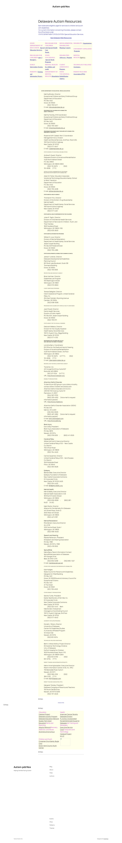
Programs (77, 51)
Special (42, 48)
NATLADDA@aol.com (56, 419)
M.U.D (62, 736)
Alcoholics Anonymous (47, 732)
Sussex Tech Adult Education (45, 722)
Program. (62, 69)
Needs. (47, 52)
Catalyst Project (44, 714)
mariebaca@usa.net (56, 563)
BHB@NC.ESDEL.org (56, 486)
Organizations (87, 43)
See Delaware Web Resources (61, 38)
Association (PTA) (79, 74)
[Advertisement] (79, 797)
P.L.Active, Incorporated (68, 719)
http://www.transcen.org (56, 376)
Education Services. (36, 50)
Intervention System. (36, 67)
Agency (82, 57)
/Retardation (55, 76)
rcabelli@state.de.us (56, 149)
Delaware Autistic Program (48, 716)
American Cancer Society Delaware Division (69, 715)
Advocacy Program (66, 57)
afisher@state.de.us (56, 191)
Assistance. (77, 67)
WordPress (106, 838)
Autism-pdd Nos (61, 6)
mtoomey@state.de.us (57, 128)
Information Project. (36, 76)
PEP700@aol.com (55, 678)
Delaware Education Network (49, 719)
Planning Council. (65, 48)
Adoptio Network (45, 727)
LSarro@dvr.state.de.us (57, 360)
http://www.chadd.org (55, 402)
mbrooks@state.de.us (56, 107)
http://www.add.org (54, 421)
